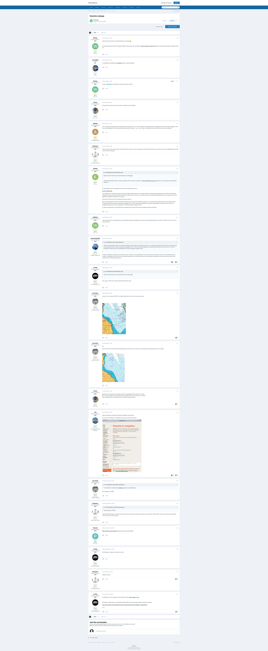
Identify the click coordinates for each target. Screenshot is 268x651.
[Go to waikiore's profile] (95, 225)
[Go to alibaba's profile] (95, 132)
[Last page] (98, 33)
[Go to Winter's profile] (91, 20)
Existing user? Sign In (166, 2)
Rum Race (125, 7)
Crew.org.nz (92, 3)
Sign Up (176, 2)
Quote (106, 54)
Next (95, 32)
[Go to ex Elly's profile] (95, 276)
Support (138, 7)
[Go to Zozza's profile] (95, 111)
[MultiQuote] (103, 54)
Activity (97, 7)
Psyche (95, 528)
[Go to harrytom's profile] (95, 301)
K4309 (95, 168)
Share (165, 20)
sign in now (120, 624)
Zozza (95, 102)
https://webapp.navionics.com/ (148, 46)
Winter (96, 20)
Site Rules (132, 7)
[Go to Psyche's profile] (95, 536)
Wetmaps (120, 63)
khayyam (95, 146)
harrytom (95, 293)
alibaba (95, 123)
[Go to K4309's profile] (95, 177)
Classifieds (117, 7)
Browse (103, 7)
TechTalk (104, 21)
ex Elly (95, 267)
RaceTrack (110, 7)
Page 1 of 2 (103, 32)
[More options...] (177, 38)
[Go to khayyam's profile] (95, 154)
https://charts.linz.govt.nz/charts (109, 531)
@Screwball (109, 84)
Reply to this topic (172, 26)
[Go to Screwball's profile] (95, 68)
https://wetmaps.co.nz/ (134, 597)
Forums (91, 7)
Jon (95, 412)
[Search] (178, 7)
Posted (107, 38)
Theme (134, 646)
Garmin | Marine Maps (107, 191)
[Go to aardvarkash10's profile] (95, 247)
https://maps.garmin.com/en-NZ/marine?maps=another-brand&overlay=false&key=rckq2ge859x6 (124, 604)
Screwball (95, 60)
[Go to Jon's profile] (95, 420)
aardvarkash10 (95, 238)
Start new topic (159, 26)
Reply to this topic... (101, 631)
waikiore (95, 217)
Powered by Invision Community (134, 648)
